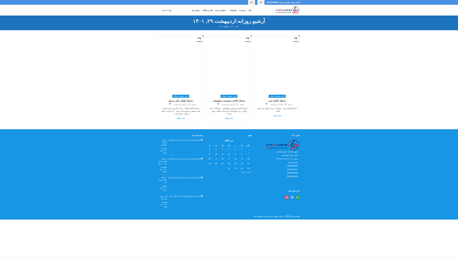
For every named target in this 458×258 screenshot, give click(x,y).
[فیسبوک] (170, 2)
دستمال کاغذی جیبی (277, 100)
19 (216, 159)
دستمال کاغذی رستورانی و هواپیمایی (229, 100)
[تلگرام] (159, 2)
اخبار (283, 96)
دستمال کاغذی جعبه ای (163, 180)
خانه (237, 26)
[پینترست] (164, 2)
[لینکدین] (162, 2)
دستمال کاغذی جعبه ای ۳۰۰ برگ (162, 161)
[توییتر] (167, 2)
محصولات (278, 96)
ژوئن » (242, 172)
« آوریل (249, 172)
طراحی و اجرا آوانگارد (292, 216)
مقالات (272, 96)
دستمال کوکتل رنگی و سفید (180, 100)
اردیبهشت (226, 26)
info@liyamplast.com (284, 159)
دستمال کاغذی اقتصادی (164, 142)
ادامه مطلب (277, 115)
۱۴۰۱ (232, 26)
